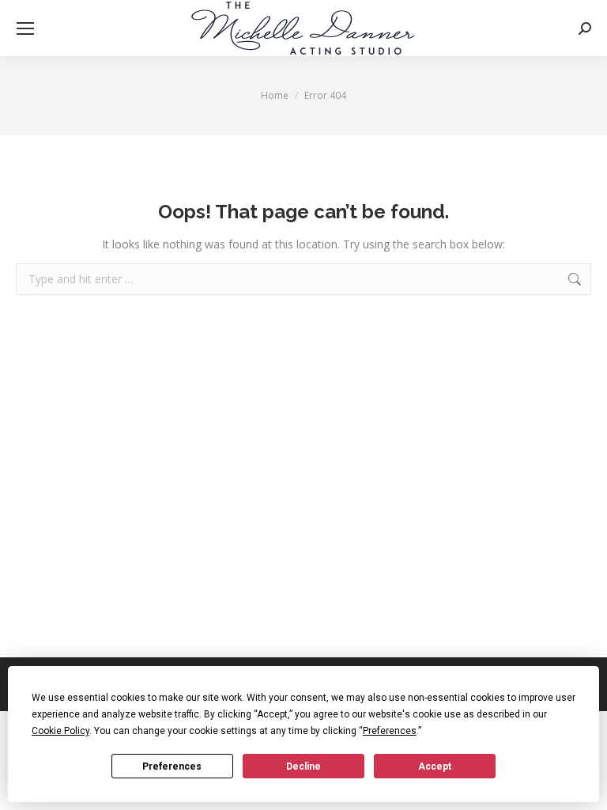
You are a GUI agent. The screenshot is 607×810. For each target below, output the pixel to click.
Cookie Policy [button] (60, 730)
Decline (303, 766)
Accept (434, 766)
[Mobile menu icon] (25, 28)
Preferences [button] (390, 730)
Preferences (172, 766)
